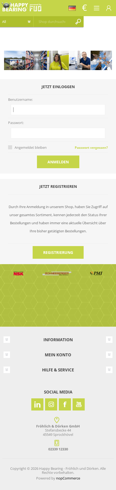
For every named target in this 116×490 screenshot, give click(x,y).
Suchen (78, 21)
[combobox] (51, 21)
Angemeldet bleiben (31, 147)
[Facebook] (65, 404)
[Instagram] (51, 404)
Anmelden (58, 161)
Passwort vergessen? (91, 147)
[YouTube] (79, 404)
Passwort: (16, 123)
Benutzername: (20, 100)
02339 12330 (58, 449)
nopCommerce (68, 478)
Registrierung (58, 252)
